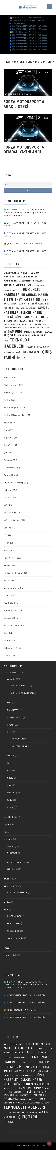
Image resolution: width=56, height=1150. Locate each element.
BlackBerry (9, 445)
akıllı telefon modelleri (31, 281)
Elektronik (9, 467)
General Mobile (11, 475)
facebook (9, 308)
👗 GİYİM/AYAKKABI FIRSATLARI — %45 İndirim (28, 26)
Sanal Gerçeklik (11, 625)
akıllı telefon (11, 273)
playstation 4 (33, 328)
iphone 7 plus (10, 325)
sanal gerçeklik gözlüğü (32, 335)
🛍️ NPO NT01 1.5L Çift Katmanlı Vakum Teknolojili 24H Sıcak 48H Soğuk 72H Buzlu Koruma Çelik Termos (26, 20)
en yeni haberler (38, 303)
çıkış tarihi (29, 1117)
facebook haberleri (26, 308)
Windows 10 (9, 353)
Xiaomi (7, 655)
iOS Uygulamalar (12, 520)
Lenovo (7, 527)
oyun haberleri (13, 327)
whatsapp (43, 346)
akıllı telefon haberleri (20, 1048)
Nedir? (7, 565)
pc (24, 328)
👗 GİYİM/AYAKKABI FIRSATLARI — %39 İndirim (28, 29)
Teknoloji (8, 648)
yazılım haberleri (28, 352)
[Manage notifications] (49, 1143)
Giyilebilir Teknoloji (13, 482)
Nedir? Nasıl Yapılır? (14, 573)
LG (18, 324)
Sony (6, 341)
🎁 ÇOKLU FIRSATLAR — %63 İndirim (24, 32)
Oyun (46, 73)
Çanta (7, 452)
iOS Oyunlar (10, 512)
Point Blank (9, 603)
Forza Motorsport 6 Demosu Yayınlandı (24, 149)
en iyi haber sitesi (28, 299)
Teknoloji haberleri (24, 1107)
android (9, 285)
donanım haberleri (12, 290)
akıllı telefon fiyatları (34, 1044)
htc (16, 321)
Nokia (6, 580)
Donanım (8, 460)
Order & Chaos (11, 588)
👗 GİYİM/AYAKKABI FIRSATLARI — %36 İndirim (28, 38)
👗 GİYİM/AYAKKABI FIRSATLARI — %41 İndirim (28, 49)
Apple (21, 285)
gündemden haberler (31, 317)
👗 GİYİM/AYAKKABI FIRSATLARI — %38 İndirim (28, 41)
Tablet (7, 640)
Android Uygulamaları (14, 415)
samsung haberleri (33, 332)
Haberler (8, 490)
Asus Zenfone (41, 285)
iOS (31, 321)
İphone (22, 358)
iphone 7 (40, 321)
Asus (6, 430)
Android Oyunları (12, 407)
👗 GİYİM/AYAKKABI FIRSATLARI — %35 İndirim (28, 35)
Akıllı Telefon (10, 385)
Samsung (15, 331)
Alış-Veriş (8, 392)
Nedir (37, 324)
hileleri (8, 321)
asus (30, 285)
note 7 (46, 325)
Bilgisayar (8, 437)
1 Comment (28, 94)
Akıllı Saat (9, 377)
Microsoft (27, 325)
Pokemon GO (10, 610)
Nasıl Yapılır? (10, 558)
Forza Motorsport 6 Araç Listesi (24, 104)
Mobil (6, 550)
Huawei (23, 321)
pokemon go (40, 1095)
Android (8, 400)
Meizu (7, 542)
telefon (30, 347)
